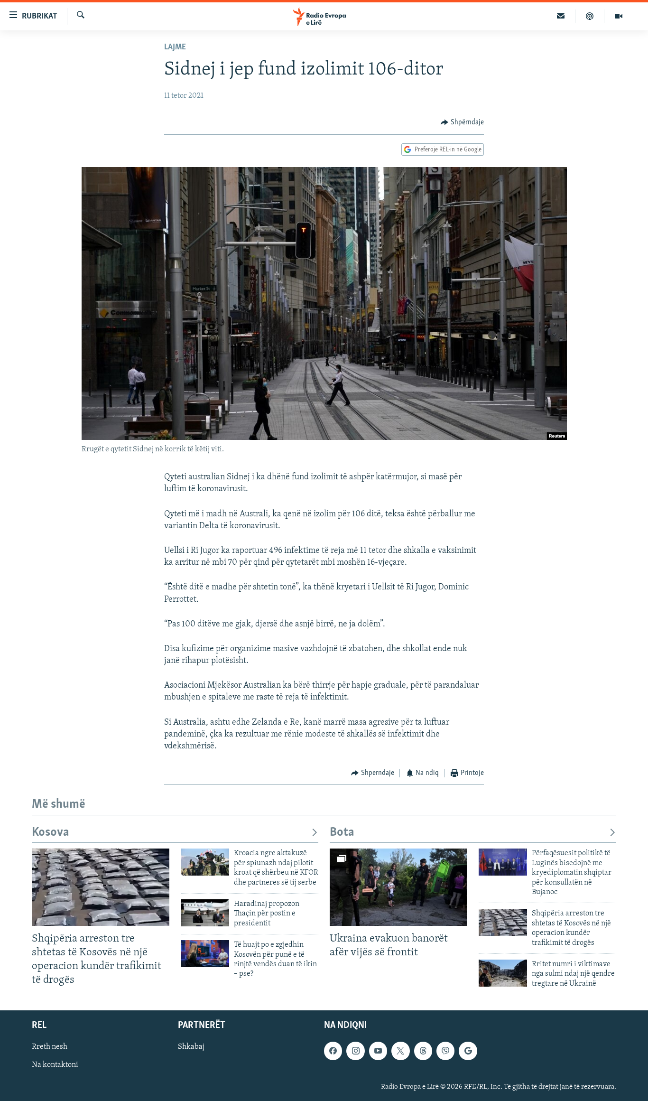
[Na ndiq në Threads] (423, 1051)
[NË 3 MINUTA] (560, 16)
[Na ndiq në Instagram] (355, 1051)
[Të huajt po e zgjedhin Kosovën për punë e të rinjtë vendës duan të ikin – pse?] (205, 953)
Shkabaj (191, 1047)
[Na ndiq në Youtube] (378, 1051)
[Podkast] (589, 16)
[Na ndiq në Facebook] (333, 1051)
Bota (342, 832)
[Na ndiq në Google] (468, 1051)
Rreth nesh (49, 1047)
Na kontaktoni (55, 1065)
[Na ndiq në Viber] (445, 1051)
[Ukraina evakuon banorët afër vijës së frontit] (398, 887)
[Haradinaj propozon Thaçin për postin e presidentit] (205, 912)
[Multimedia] (618, 16)
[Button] (462, 122)
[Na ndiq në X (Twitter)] (400, 1051)
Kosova (50, 832)
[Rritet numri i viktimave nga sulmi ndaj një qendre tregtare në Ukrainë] (503, 973)
